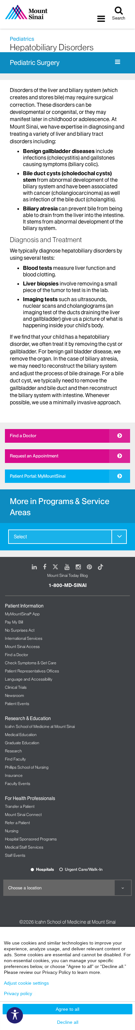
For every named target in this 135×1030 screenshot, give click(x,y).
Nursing (11, 830)
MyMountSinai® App (22, 613)
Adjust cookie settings (26, 983)
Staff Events (15, 855)
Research (13, 750)
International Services (23, 638)
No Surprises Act (19, 630)
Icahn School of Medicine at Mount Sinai (40, 726)
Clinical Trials (16, 687)
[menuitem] (67, 537)
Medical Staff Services (24, 847)
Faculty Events (17, 783)
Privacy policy (18, 993)
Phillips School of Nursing (26, 767)
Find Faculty (15, 759)
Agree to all (67, 1009)
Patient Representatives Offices (32, 671)
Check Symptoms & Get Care (30, 662)
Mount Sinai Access (22, 646)
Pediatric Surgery (35, 62)
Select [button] (20, 537)
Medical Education (21, 734)
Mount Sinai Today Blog (67, 575)
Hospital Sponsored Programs (31, 839)
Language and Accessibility (28, 679)
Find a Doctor (23, 435)
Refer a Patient (17, 822)
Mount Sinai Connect (23, 814)
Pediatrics (22, 39)
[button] (119, 536)
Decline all (67, 1022)
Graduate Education (22, 742)
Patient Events (17, 703)
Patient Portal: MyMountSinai (38, 476)
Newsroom (14, 695)
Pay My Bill (14, 622)
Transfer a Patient (19, 806)
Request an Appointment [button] (34, 455)
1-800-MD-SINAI (67, 585)
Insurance (14, 775)
